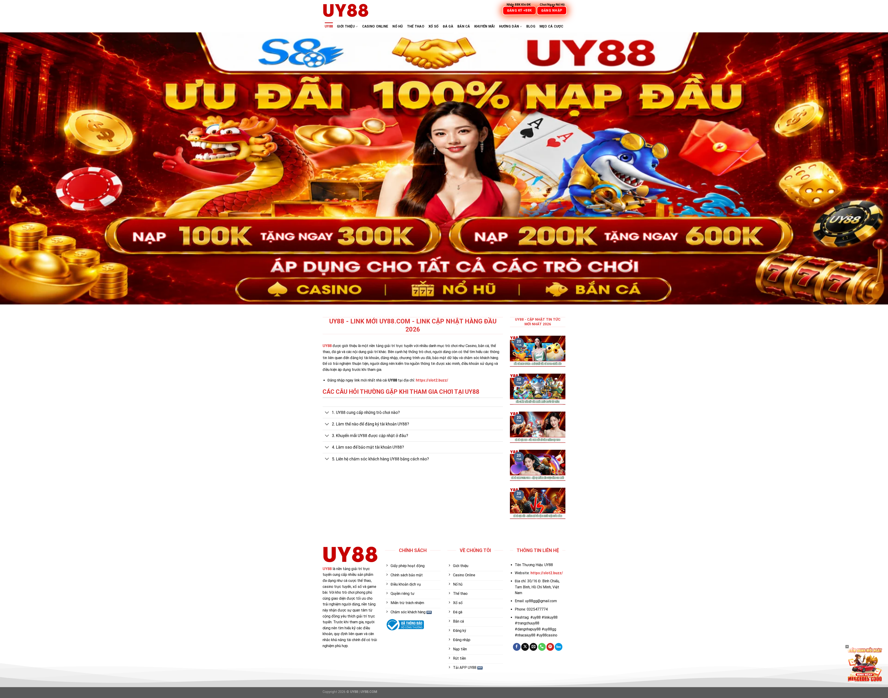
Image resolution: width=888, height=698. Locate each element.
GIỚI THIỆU (346, 26)
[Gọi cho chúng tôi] (542, 647)
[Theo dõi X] (525, 647)
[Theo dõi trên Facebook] (517, 647)
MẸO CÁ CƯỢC (551, 26)
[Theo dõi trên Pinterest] (550, 647)
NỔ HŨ (397, 26)
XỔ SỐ (433, 26)
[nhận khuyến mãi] (865, 664)
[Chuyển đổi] (327, 413)
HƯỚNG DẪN (509, 26)
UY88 (329, 26)
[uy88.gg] (346, 10)
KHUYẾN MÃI (484, 26)
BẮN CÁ (463, 26)
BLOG (530, 26)
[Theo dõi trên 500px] (558, 647)
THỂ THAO (415, 26)
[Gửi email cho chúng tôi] (533, 647)
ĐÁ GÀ (448, 26)
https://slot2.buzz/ (432, 380)
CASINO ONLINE (375, 26)
